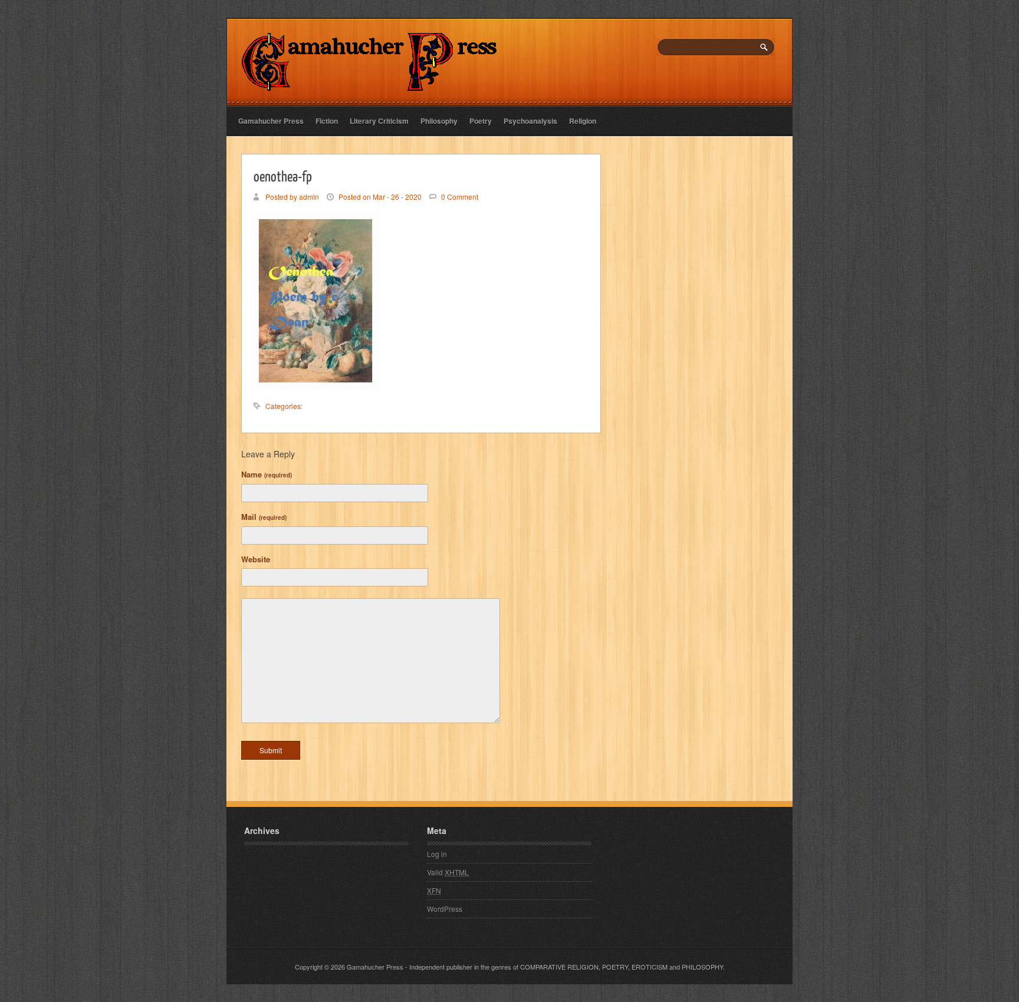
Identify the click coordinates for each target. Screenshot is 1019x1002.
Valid (448, 872)
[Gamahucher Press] (369, 83)
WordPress (444, 909)
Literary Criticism (379, 121)
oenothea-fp (283, 175)
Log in (437, 854)
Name (266, 474)
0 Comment (459, 197)
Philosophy (439, 121)
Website (255, 559)
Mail (264, 516)
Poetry (480, 121)
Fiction (326, 121)
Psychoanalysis (530, 121)
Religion (582, 121)
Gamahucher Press (271, 121)
